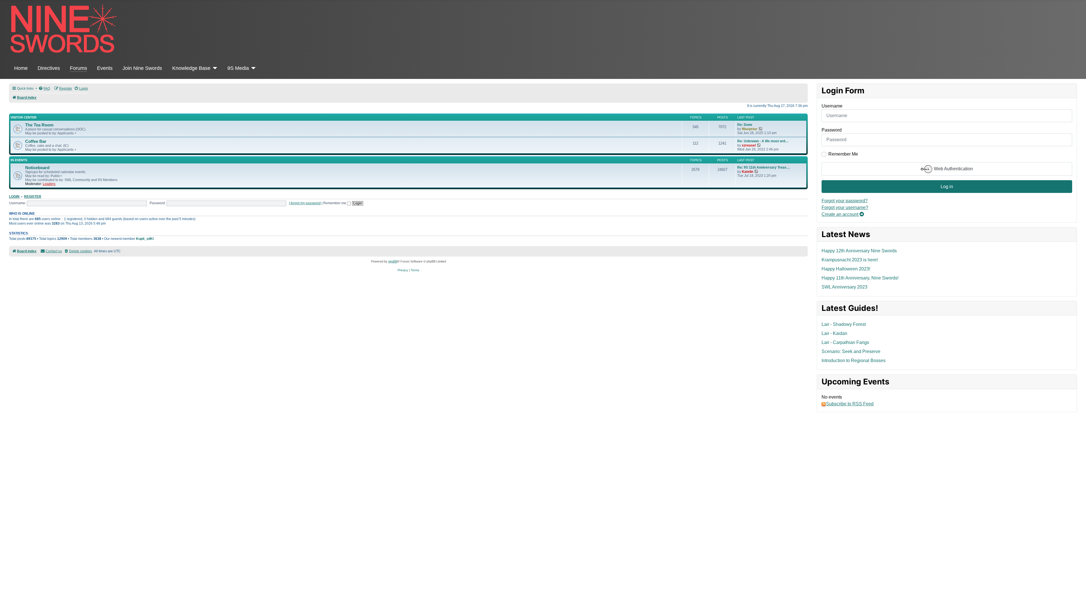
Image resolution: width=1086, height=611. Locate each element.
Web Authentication (953, 168)
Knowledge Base (191, 68)
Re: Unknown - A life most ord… (762, 141)
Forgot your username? (845, 207)
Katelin (747, 172)
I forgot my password (305, 203)
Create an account (840, 214)
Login (14, 196)
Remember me (335, 203)
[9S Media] (252, 68)
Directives (49, 68)
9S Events (18, 160)
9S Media (238, 68)
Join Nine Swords (142, 68)
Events (105, 68)
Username (832, 106)
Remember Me (843, 154)
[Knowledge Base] (213, 68)
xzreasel (749, 145)
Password (832, 130)
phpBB (392, 261)
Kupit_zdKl (145, 239)
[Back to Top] (1076, 600)
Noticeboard (37, 167)
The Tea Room (39, 125)
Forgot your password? (845, 200)
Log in (947, 186)
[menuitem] (44, 88)
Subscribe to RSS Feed (850, 403)
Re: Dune (744, 125)
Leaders (49, 184)
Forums (78, 68)
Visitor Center (23, 117)
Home (21, 68)
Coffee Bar (35, 141)
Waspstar (749, 129)
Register (32, 196)
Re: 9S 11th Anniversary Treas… (763, 167)
